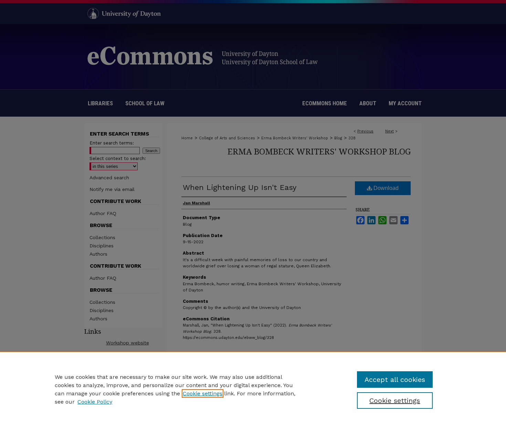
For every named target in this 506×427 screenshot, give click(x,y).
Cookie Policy (94, 401)
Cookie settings (202, 393)
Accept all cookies (395, 379)
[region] (253, 389)
